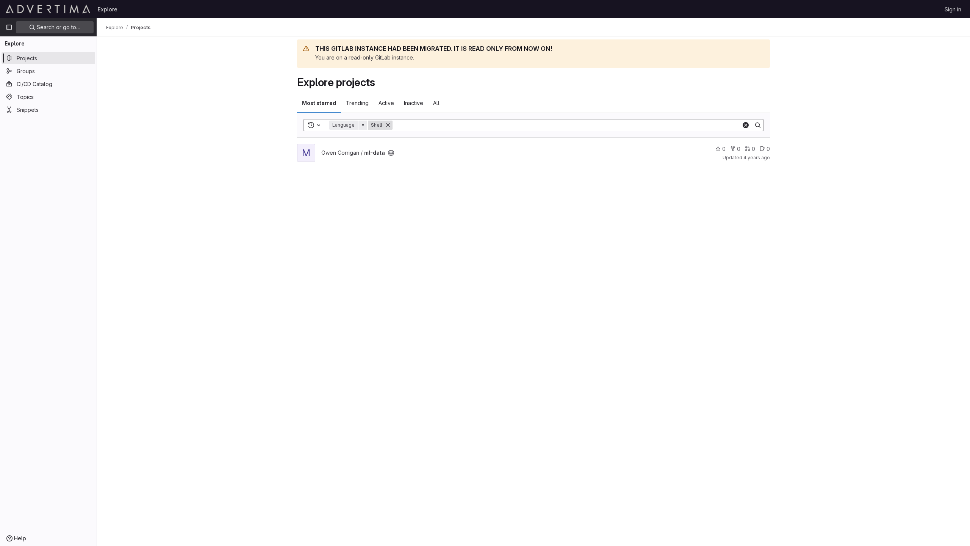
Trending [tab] (357, 103)
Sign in (953, 9)
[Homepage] (48, 9)
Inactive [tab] (413, 103)
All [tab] (436, 103)
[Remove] (388, 125)
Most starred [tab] (319, 103)
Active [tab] (386, 103)
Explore (107, 9)
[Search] (758, 125)
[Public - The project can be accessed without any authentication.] (391, 153)
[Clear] (745, 125)
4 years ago (756, 157)
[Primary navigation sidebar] (9, 27)
